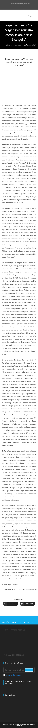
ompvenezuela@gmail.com (20, 3)
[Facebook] (4, 689)
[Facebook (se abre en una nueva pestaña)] (17, 6)
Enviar (28, 670)
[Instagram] (7, 689)
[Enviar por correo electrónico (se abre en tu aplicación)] (24, 6)
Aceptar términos (13, 675)
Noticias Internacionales (28, 589)
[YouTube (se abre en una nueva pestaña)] (22, 6)
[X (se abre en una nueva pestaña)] (14, 6)
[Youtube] (9, 689)
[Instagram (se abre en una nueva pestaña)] (19, 6)
